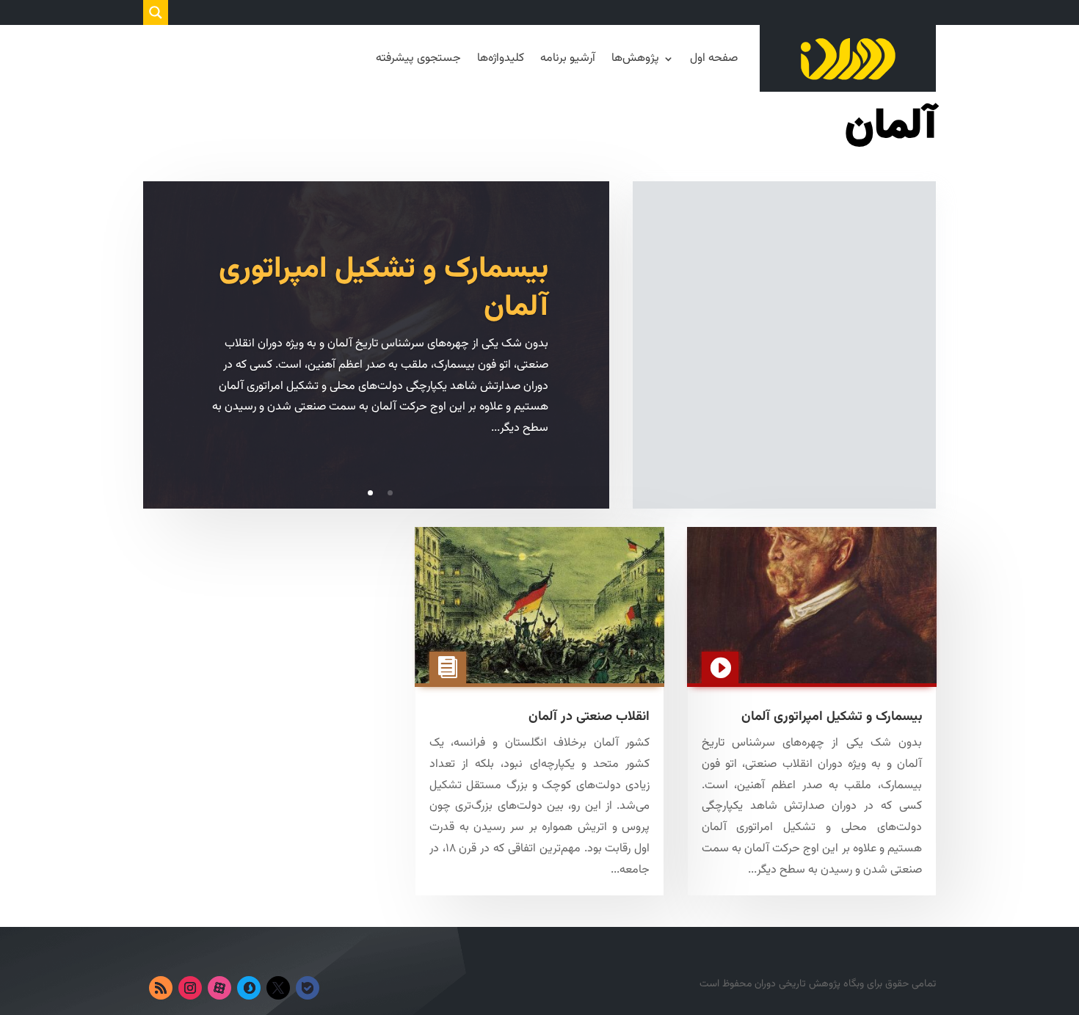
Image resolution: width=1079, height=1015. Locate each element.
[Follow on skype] (249, 988)
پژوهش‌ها (635, 58)
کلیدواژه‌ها (500, 58)
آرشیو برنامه (567, 58)
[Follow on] (337, 988)
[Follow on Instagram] (190, 988)
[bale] (307, 988)
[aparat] (219, 988)
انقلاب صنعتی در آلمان (589, 717)
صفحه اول (714, 58)
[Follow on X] (278, 988)
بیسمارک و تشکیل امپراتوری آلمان (383, 288)
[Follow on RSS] (160, 988)
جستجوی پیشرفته (418, 58)
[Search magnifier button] (155, 12)
